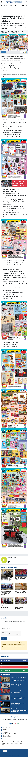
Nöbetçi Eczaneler (6, 727)
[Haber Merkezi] (4, 559)
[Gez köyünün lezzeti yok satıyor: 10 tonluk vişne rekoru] (21, 572)
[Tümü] (26, 656)
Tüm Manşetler (6, 735)
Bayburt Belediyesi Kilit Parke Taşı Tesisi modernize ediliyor (6, 606)
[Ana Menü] (1, 2)
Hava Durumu (5, 729)
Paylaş (4, 52)
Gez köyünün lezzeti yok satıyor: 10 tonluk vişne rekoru (20, 578)
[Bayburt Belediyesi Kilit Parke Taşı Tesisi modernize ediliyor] (7, 600)
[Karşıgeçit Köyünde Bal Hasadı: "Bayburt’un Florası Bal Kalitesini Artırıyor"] (7, 586)
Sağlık (8, 743)
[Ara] (26, 2)
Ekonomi (17, 5)
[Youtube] (15, 724)
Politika (23, 5)
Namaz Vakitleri (6, 730)
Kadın (16, 743)
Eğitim (11, 5)
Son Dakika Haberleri (7, 736)
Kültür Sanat (21, 741)
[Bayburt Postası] (14, 2)
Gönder (4, 638)
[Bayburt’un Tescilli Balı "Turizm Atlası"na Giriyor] (21, 586)
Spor (12, 743)
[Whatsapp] (17, 724)
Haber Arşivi (5, 738)
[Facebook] (10, 724)
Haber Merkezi (12, 559)
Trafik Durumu (5, 732)
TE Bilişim (17, 755)
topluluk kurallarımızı (13, 642)
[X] (13, 724)
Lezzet (21, 743)
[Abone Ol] (26, 52)
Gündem (6, 5)
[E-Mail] (9, 562)
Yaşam (3, 743)
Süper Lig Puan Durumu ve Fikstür (10, 733)
